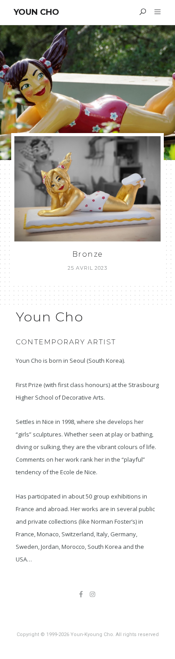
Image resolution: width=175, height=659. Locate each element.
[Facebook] (81, 595)
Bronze (87, 254)
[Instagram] (93, 595)
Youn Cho (36, 12)
